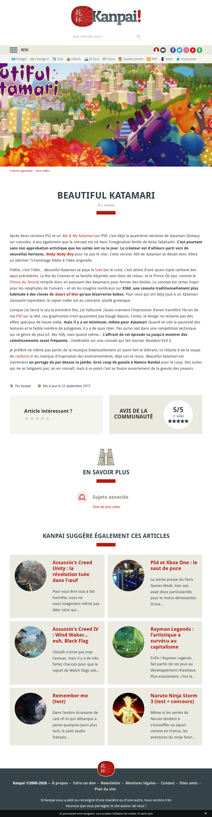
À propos (60, 783)
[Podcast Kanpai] (199, 50)
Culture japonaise (21, 171)
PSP (19, 316)
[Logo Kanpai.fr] (106, 16)
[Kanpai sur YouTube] (193, 50)
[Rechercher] (139, 36)
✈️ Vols (57, 59)
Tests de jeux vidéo (106, 507)
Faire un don (84, 783)
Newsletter (110, 783)
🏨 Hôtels (73, 59)
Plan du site (105, 789)
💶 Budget (19, 59)
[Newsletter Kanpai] (163, 50)
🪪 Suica (108, 59)
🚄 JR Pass (91, 59)
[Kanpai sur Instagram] (186, 50)
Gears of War (66, 294)
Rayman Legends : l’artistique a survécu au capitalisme (172, 638)
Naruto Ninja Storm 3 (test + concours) (174, 699)
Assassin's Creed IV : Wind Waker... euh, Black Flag (76, 635)
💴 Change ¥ (39, 59)
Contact (168, 783)
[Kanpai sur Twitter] (179, 50)
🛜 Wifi (152, 59)
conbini (21, 356)
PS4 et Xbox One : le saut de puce (174, 565)
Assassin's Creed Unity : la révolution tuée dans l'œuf (72, 571)
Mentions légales (140, 783)
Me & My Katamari (78, 235)
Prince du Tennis (24, 281)
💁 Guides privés (130, 59)
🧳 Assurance (186, 59)
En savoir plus (145, 813)
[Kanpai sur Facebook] (173, 50)
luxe (98, 269)
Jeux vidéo (42, 171)
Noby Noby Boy (60, 254)
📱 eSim (166, 59)
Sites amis (188, 783)
